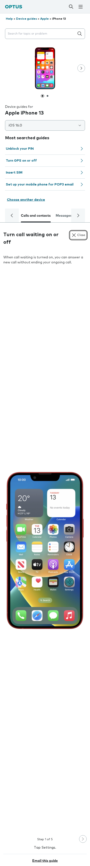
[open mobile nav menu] (80, 7)
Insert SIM (14, 172)
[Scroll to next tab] (78, 215)
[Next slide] (81, 68)
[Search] (71, 7)
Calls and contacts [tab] (36, 215)
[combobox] (41, 34)
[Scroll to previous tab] (12, 215)
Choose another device (26, 199)
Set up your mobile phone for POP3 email (39, 184)
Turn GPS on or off (21, 160)
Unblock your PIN (20, 148)
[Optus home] (13, 6)
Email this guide (45, 860)
